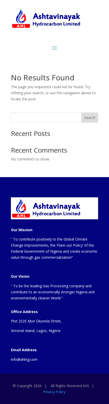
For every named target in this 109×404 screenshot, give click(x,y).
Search (89, 117)
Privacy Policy (54, 391)
